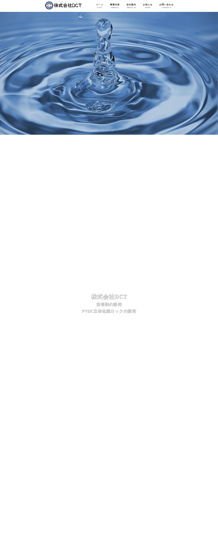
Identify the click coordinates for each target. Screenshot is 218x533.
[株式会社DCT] (63, 9)
